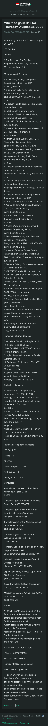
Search (21, 14)
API (28, 14)
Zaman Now (24, 723)
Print (18, 705)
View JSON (9, 705)
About (34, 14)
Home (13, 14)
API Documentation (9, 723)
